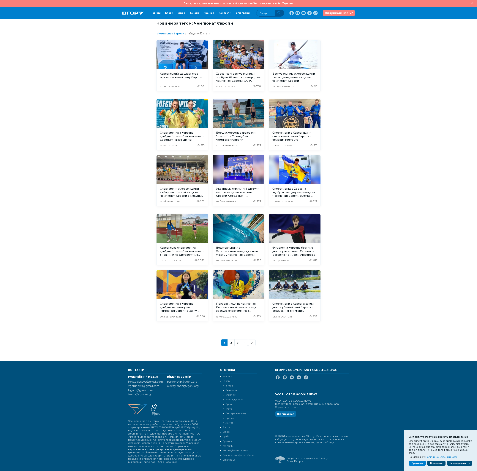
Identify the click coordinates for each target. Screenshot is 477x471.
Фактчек (230, 394)
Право (229, 404)
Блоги (169, 13)
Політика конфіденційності (239, 455)
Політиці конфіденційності (441, 457)
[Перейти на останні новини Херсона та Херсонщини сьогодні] (133, 13)
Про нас (208, 13)
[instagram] (297, 13)
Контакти (225, 13)
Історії (229, 385)
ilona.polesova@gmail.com (145, 381)
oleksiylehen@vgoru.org (183, 386)
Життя (229, 422)
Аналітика (231, 390)
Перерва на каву (236, 413)
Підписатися (285, 414)
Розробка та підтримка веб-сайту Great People (307, 460)
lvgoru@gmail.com (140, 390)
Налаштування (457, 463)
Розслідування (234, 399)
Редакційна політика (235, 450)
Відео (181, 13)
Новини (156, 13)
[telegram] (309, 13)
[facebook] (291, 13)
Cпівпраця (243, 13)
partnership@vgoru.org (182, 381)
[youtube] (303, 13)
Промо (229, 418)
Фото (228, 408)
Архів (226, 436)
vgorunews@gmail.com (143, 386)
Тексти (194, 13)
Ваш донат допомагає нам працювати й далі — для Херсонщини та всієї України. (238, 3)
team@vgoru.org (139, 394)
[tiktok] (315, 13)
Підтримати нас (336, 13)
